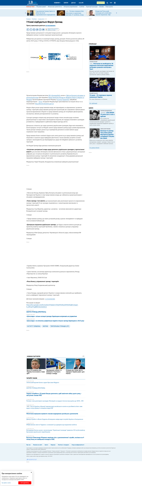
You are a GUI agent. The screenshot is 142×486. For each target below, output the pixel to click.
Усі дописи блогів (94, 148)
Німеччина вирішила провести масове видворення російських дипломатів (52, 414)
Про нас (28, 444)
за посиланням (50, 25)
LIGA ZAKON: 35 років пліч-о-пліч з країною (107, 114)
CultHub (81, 7)
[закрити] (31, 472)
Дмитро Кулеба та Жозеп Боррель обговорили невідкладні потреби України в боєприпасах (54, 419)
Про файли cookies (6, 482)
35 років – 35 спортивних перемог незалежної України (101, 96)
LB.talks (101, 7)
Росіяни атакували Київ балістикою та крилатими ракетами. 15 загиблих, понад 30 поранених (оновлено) (75, 13)
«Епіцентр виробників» (71, 7)
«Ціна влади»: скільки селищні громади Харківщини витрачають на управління (51, 316)
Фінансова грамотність (55, 7)
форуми (45, 326)
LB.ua (40, 102)
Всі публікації (93, 103)
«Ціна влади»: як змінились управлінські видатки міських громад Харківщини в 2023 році (55, 321)
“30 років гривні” (41, 7)
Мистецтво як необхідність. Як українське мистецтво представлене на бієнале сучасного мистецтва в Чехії (101, 66)
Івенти (46, 444)
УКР (111, 3)
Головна (28, 19)
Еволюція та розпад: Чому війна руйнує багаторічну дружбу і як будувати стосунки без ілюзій (107, 134)
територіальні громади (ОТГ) (59, 326)
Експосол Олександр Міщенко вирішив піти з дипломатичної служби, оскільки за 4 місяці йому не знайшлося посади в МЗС (55, 438)
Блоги (66, 3)
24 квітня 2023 (41, 19)
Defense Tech (30, 7)
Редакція (53, 444)
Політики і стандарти (63, 444)
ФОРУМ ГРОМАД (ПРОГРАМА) (36, 312)
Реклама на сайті (37, 444)
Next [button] (116, 13)
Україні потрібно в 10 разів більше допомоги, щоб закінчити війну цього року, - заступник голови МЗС (53, 394)
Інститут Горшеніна (63, 100)
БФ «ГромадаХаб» (54, 95)
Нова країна (109, 7)
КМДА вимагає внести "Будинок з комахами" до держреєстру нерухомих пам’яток (51, 425)
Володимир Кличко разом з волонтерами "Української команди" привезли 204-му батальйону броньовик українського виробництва (55, 431)
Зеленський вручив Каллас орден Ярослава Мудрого (42, 382)
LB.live (81, 3)
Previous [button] (25, 13)
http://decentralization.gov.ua (44, 104)
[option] (41, 13)
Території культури (91, 7)
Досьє (73, 3)
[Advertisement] (55, 83)
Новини (57, 3)
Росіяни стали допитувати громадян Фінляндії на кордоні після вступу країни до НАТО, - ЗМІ (54, 401)
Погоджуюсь (25, 482)
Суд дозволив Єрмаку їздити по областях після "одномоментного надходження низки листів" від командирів (45, 13)
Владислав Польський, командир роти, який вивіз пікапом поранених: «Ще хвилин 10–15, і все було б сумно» (103, 14)
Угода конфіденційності (78, 444)
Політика (34, 19)
